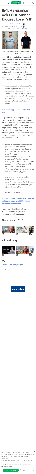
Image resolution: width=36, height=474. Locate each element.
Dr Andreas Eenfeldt (16, 26)
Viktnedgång (23, 28)
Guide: (12, 264)
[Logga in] (33, 3)
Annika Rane (18, 24)
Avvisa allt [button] (26, 470)
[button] (18, 466)
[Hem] (18, 3)
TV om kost (15, 28)
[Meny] (3, 3)
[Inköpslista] (28, 3)
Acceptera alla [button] (11, 470)
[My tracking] (24, 3)
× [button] (34, 451)
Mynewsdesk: (18, 201)
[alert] (18, 462)
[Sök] (8, 3)
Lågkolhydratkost (7, 28)
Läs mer (27, 464)
